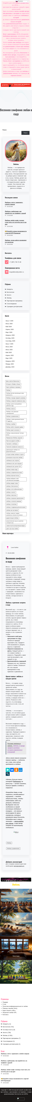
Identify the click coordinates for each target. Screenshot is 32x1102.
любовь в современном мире (14, 472)
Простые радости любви (12, 440)
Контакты (5, 1014)
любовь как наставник (12, 510)
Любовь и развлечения (12, 416)
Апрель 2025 (10, 355)
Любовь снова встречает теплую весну (15, 433)
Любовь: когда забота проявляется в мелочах (16, 241)
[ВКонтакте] (12, 770)
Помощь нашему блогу (10, 1008)
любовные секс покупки (12, 460)
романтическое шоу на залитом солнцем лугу (14, 521)
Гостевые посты (8, 1029)
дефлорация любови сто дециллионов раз (13, 450)
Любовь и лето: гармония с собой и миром (14, 203)
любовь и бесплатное (12, 486)
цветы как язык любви (12, 528)
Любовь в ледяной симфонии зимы (15, 401)
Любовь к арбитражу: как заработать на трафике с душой (15, 212)
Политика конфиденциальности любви (15, 1006)
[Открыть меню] (16, 80)
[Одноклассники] (16, 770)
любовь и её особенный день (14, 489)
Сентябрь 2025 (10, 341)
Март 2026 (9, 332)
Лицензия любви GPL (10, 1012)
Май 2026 (9, 326)
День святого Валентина (12, 381)
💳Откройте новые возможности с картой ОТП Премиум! (16, 232)
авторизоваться (19, 866)
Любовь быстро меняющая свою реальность (15, 394)
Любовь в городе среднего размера (15, 398)
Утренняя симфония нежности (14, 446)
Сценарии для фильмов (14, 306)
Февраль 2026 (10, 335)
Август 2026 (9, 321)
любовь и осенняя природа (13, 501)
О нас (4, 1004)
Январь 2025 (10, 364)
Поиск (4, 130)
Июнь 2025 (9, 349)
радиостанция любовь (12, 518)
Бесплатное (10, 292)
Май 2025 (9, 352)
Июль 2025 (9, 347)
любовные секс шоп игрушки (14, 463)
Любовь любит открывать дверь (14, 427)
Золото (9, 295)
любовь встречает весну (12, 475)
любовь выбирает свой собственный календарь (12, 479)
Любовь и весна (10, 408)
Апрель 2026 (10, 329)
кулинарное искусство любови (14, 457)
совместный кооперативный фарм (15, 525)
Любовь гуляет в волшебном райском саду (14, 404)
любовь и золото (10, 492)
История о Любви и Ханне (13, 384)
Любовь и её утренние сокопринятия (12, 412)
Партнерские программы (14, 301)
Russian (20, 1)
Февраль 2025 (10, 361)
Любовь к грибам (10, 424)
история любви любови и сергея (15, 454)
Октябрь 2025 (10, 338)
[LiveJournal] (8, 774)
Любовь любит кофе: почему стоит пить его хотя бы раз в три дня (15, 222)
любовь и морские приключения (15, 498)
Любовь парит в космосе (12, 430)
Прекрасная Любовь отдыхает (14, 437)
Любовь (9, 298)
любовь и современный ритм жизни (15, 507)
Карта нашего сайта (9, 1010)
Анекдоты (10, 289)
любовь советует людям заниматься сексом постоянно (14, 514)
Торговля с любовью (11, 443)
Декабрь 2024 (10, 367)
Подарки (5, 1002)
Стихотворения (11, 303)
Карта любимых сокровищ (13, 387)
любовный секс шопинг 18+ (13, 466)
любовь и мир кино (11, 495)
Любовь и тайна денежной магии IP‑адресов (15, 420)
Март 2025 (9, 358)
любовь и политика (11, 504)
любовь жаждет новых (12, 483)
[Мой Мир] (20, 770)
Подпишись (17, 781)
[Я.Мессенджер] (8, 770)
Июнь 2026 (9, 323)
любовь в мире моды (12, 469)
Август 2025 (9, 344)
